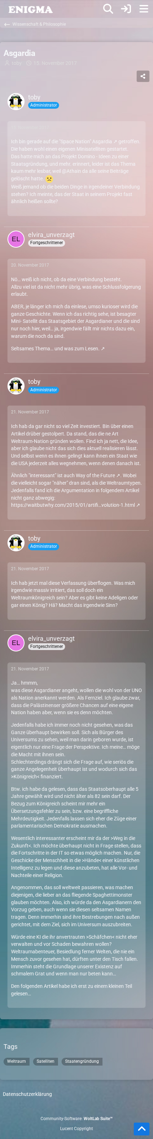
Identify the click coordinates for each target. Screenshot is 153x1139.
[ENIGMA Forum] (30, 9)
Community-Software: (77, 1118)
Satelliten (45, 1061)
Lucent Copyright (76, 1128)
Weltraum (16, 1061)
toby (17, 63)
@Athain (71, 171)
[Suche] (108, 9)
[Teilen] (143, 76)
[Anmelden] (126, 9)
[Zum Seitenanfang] (141, 1129)
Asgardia (102, 141)
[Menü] (144, 9)
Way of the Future (95, 475)
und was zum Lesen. (77, 348)
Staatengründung (82, 1061)
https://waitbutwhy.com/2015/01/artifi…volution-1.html (73, 505)
